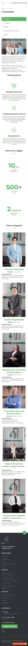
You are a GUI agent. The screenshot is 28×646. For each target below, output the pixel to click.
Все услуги (4, 588)
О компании (5, 556)
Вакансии (6, 27)
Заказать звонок (9, 626)
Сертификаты (7, 23)
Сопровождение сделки (8, 578)
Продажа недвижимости (8, 575)
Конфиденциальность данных (11, 30)
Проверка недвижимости (8, 586)
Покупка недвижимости (8, 573)
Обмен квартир (6, 583)
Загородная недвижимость (9, 595)
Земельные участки (7, 597)
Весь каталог (5, 602)
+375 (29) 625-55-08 (17, 3)
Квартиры (4, 600)
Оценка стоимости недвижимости (11, 580)
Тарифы (5, 34)
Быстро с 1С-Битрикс (19, 643)
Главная (3, 8)
